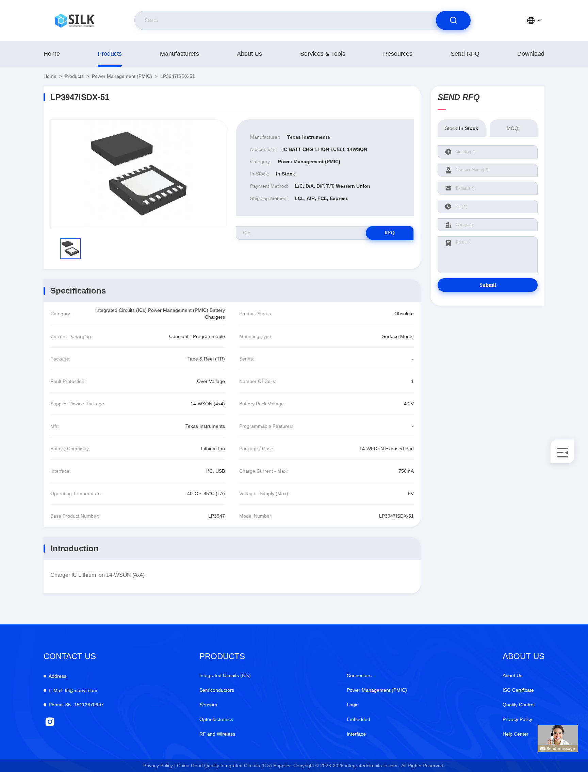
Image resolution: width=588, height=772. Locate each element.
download (530, 53)
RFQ (390, 232)
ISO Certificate (518, 690)
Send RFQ (465, 53)
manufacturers (179, 53)
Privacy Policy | (159, 765)
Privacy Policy (517, 719)
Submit (487, 285)
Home (52, 53)
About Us (249, 53)
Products (110, 53)
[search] (453, 20)
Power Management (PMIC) (122, 76)
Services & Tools (322, 53)
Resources (397, 53)
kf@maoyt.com (73, 690)
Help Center (515, 734)
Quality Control (519, 704)
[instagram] (50, 722)
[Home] (74, 20)
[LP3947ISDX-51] (139, 174)
